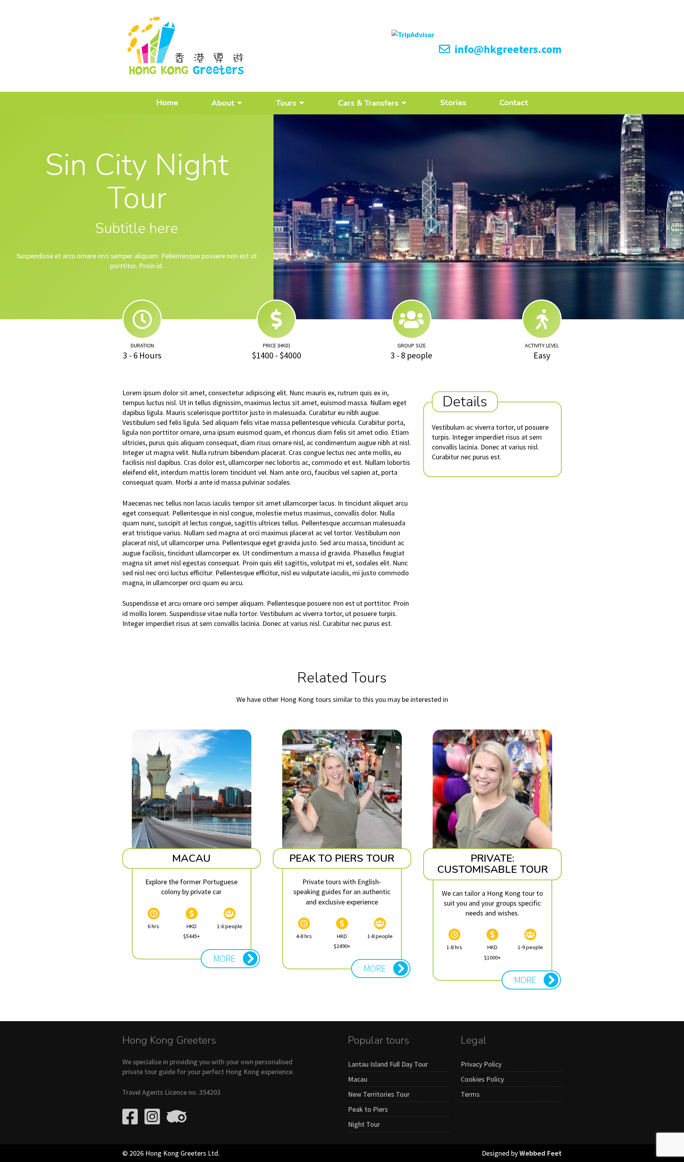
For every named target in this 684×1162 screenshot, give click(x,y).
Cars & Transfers (368, 103)
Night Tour (364, 1124)
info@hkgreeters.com (507, 49)
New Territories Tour (379, 1094)
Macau (357, 1079)
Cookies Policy (482, 1079)
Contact (514, 103)
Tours (286, 103)
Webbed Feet (540, 1153)
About (222, 103)
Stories (453, 103)
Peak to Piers (368, 1109)
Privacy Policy (481, 1064)
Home (167, 103)
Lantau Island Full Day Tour (388, 1064)
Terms (470, 1094)
